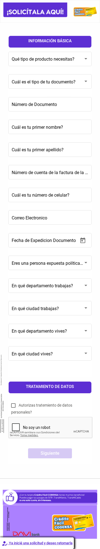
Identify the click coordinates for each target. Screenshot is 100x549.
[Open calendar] (82, 240)
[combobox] (50, 61)
